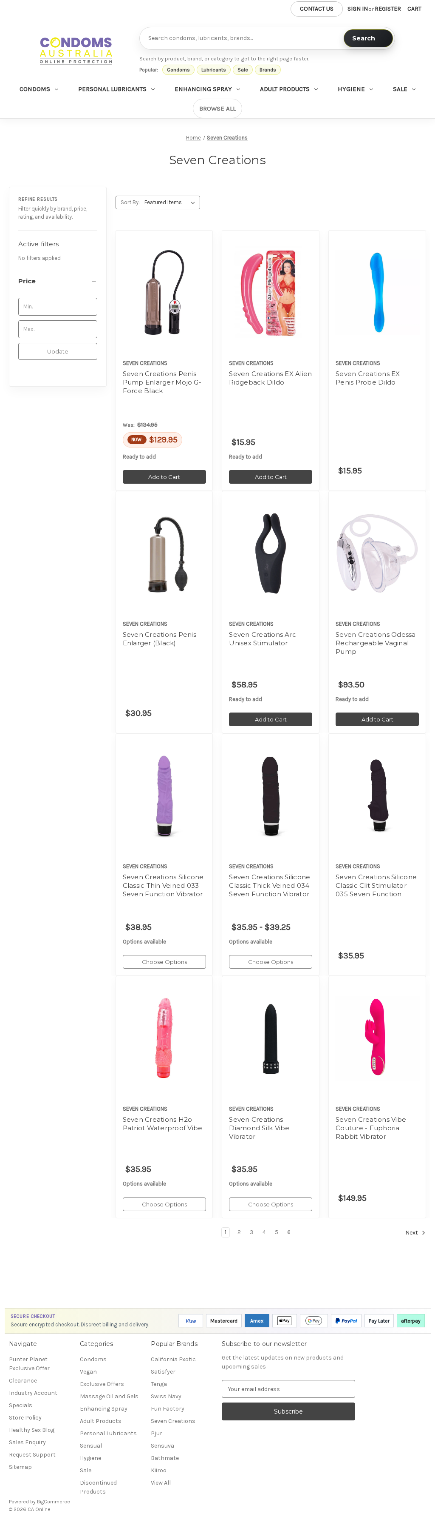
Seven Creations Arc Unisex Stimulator (262, 638)
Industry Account (33, 1393)
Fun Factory (167, 1408)
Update (57, 351)
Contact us (316, 8)
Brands (268, 70)
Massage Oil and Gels (109, 1396)
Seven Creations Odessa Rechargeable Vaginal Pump (376, 643)
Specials (20, 1405)
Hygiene (351, 89)
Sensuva (162, 1445)
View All (161, 1482)
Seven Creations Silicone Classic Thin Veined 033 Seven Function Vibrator (163, 885)
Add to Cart (164, 307)
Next (412, 1232)
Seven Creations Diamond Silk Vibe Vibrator (259, 1128)
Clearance (23, 1380)
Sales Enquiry (27, 1442)
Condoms (178, 70)
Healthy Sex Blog (31, 1430)
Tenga (159, 1384)
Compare (161, 292)
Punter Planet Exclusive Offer (29, 1364)
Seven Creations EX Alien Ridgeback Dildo (270, 378)
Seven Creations (173, 1421)
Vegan (88, 1371)
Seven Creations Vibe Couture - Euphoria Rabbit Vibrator (371, 1128)
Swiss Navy (166, 1396)
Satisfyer (163, 1371)
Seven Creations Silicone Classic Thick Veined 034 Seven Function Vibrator (269, 885)
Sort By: (130, 202)
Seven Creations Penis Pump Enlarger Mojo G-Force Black (162, 382)
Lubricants (213, 70)
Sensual (91, 1445)
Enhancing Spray (203, 89)
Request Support (32, 1454)
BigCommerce (53, 1502)
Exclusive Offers (102, 1384)
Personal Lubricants (112, 89)
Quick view (162, 277)
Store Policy (25, 1417)
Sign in (357, 8)
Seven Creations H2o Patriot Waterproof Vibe (163, 1123)
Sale (242, 70)
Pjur (156, 1433)
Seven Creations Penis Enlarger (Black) (159, 638)
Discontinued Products (98, 1487)
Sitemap (20, 1467)
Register (388, 8)
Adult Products (285, 89)
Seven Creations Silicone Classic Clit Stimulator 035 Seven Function (376, 885)
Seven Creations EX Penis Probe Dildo (368, 378)
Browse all (217, 108)
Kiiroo (159, 1470)
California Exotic (173, 1359)
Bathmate (165, 1458)
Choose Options (164, 810)
